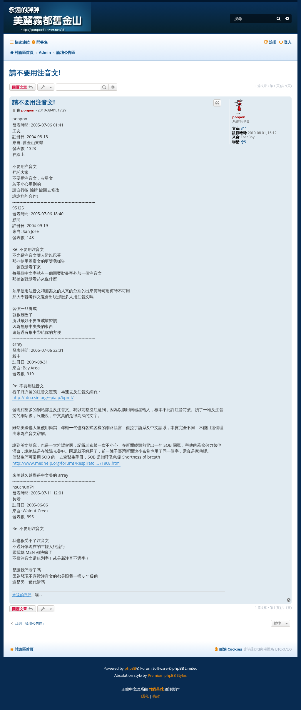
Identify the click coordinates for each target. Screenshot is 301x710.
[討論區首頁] (47, 17)
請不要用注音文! (34, 72)
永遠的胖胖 (21, 594)
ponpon (238, 116)
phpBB (130, 668)
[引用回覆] (217, 102)
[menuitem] (39, 42)
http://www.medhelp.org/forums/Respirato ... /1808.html (66, 463)
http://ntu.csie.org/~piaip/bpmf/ (42, 397)
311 (244, 128)
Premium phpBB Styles (167, 675)
